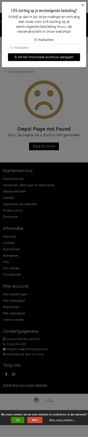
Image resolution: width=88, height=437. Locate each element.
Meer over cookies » (62, 420)
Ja (17, 420)
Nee (34, 420)
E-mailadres (44, 40)
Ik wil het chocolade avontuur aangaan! (44, 57)
